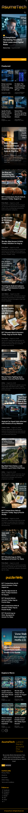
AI (4, 35)
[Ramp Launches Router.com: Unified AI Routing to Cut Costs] (7, 76)
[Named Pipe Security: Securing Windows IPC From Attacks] (21, 102)
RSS (5, 797)
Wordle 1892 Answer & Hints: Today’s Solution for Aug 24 (12, 242)
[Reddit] (2, 796)
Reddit (5, 795)
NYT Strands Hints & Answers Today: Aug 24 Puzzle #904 (12, 333)
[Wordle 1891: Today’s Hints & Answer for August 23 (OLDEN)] (21, 682)
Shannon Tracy (19, 699)
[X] (2, 801)
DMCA (3, 765)
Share (5, 799)
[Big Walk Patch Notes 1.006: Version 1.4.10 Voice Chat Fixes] (14, 450)
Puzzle (3, 193)
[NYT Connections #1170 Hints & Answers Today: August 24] (14, 181)
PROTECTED (8, 765)
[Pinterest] (2, 794)
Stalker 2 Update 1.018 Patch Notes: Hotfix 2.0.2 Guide (12, 650)
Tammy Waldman (20, 92)
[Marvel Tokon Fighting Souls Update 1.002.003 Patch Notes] (14, 361)
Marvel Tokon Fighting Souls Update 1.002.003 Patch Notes (13, 378)
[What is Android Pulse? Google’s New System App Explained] (7, 709)
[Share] (2, 800)
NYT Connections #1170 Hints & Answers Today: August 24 (13, 198)
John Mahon (18, 119)
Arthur (3, 119)
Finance (3, 80)
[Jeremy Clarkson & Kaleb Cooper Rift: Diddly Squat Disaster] (21, 709)
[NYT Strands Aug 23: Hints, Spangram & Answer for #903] (14, 541)
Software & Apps (5, 687)
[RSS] (2, 798)
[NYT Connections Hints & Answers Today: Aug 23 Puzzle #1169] (14, 495)
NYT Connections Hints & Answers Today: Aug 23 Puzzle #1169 (13, 512)
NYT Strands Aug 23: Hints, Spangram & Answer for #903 (13, 558)
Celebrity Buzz (18, 714)
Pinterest (6, 794)
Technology (4, 107)
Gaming (8, 139)
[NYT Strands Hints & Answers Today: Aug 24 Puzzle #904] (14, 317)
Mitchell (17, 726)
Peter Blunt (5, 203)
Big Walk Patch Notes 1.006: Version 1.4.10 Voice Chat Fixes (13, 467)
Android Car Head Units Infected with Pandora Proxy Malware (14, 422)
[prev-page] (3, 730)
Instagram (6, 792)
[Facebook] (2, 790)
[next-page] (6, 730)
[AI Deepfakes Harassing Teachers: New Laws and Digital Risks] (14, 31)
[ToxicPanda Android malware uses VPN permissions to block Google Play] (14, 270)
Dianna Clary (6, 48)
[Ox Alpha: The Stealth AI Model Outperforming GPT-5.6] (21, 76)
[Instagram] (2, 792)
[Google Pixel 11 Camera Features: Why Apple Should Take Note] (7, 682)
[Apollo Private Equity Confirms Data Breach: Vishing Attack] (7, 102)
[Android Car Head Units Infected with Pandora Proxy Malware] (14, 406)
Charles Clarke (6, 427)
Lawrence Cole (6, 92)
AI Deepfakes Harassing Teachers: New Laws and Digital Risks (13, 41)
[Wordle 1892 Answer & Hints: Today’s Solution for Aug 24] (14, 226)
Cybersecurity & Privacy (19, 107)
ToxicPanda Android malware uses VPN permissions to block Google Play (13, 288)
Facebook (6, 790)
